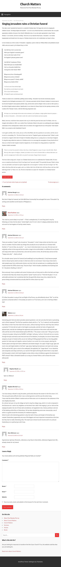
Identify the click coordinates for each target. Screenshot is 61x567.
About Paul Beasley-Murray (11, 518)
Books (5, 530)
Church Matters (30, 4)
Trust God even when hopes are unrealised (15, 182)
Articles (6, 527)
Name (4, 486)
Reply (3, 206)
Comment (5, 460)
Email (4, 491)
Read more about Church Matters (11, 551)
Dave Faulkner (12, 212)
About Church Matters (10, 520)
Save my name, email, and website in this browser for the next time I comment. (26, 502)
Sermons (6, 525)
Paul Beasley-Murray (18, 20)
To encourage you (53, 182)
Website (4, 497)
